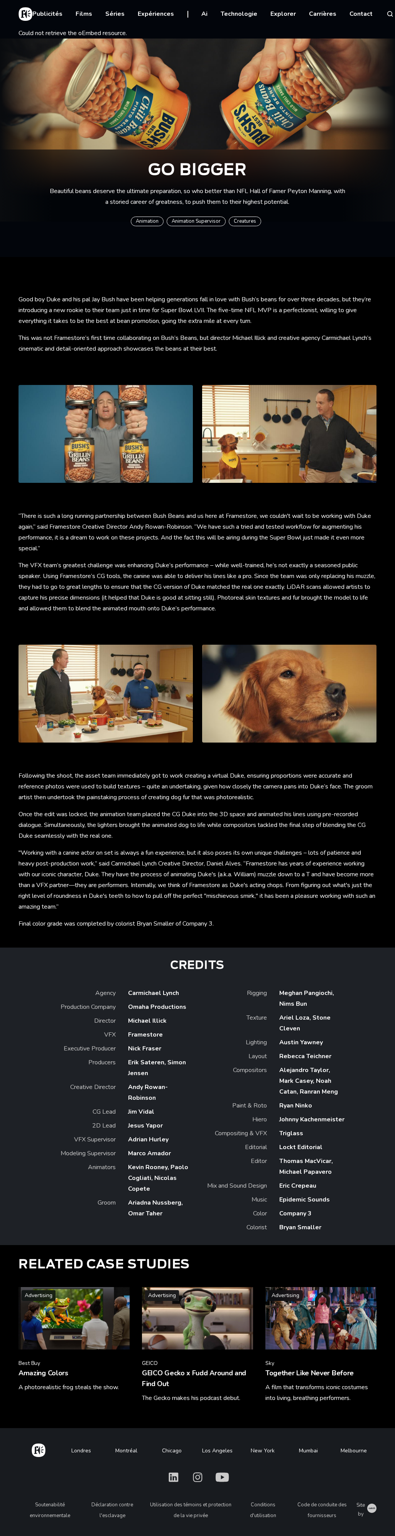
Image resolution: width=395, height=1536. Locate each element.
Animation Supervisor (196, 221)
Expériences (156, 14)
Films (84, 14)
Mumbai (308, 1450)
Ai (204, 14)
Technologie (239, 14)
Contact (361, 14)
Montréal (126, 1450)
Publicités (47, 14)
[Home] (39, 1449)
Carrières (322, 14)
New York (263, 1450)
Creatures (245, 221)
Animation (147, 221)
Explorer (283, 14)
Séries (115, 14)
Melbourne (354, 1450)
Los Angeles (217, 1450)
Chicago (172, 1450)
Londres (81, 1450)
